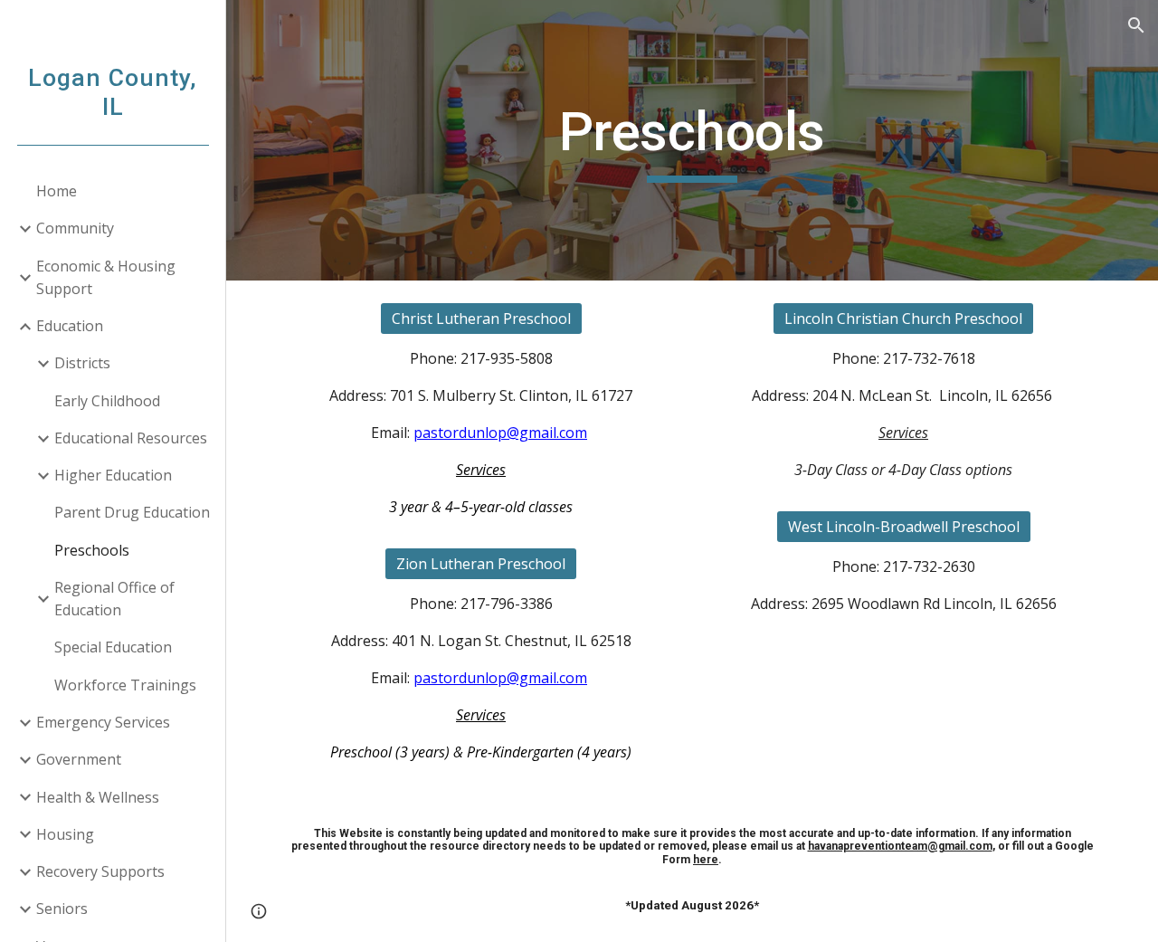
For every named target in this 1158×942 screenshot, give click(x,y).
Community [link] (75, 228)
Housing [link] (65, 834)
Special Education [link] (113, 647)
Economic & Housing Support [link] (106, 277)
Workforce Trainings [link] (125, 685)
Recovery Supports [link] (100, 871)
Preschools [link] (91, 550)
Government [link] (78, 759)
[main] (692, 140)
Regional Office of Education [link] (114, 598)
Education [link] (69, 326)
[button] (1136, 25)
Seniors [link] (62, 908)
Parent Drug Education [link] (132, 512)
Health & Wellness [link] (97, 797)
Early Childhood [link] (107, 401)
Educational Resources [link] (130, 438)
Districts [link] (82, 363)
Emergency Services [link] (103, 722)
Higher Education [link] (113, 475)
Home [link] (56, 191)
